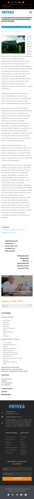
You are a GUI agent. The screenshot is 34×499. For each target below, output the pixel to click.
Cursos (4, 392)
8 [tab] (25, 295)
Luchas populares (7, 383)
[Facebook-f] (12, 2)
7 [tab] (23, 295)
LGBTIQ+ (4, 381)
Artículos (5, 375)
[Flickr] (23, 2)
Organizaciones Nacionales (10, 367)
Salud (5, 330)
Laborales (6, 326)
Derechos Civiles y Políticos (10, 339)
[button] (30, 12)
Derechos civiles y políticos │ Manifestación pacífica (16, 27)
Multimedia (6, 395)
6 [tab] (20, 295)
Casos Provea (6, 389)
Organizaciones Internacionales (11, 369)
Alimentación (7, 320)
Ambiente (6, 322)
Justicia (5, 346)
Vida (4, 364)
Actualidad (6, 313)
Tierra (5, 334)
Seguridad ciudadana (10, 362)
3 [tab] (14, 295)
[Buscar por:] (17, 306)
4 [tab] (16, 295)
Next (31, 285)
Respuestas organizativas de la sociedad (14, 371)
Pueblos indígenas (9, 328)
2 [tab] (11, 295)
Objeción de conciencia (10, 354)
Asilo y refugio (7, 342)
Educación (6, 324)
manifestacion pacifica (9, 232)
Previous (2, 285)
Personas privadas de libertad (12, 358)
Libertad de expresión (10, 348)
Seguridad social (8, 332)
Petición (5, 360)
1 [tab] (9, 295)
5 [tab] (18, 295)
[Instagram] (16, 2)
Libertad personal (8, 350)
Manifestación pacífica (10, 352)
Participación (7, 356)
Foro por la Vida (6, 379)
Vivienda (5, 336)
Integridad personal (9, 344)
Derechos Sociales (7, 317)
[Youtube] (19, 2)
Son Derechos (6, 385)
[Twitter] (8, 2)
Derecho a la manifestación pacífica (14, 230)
